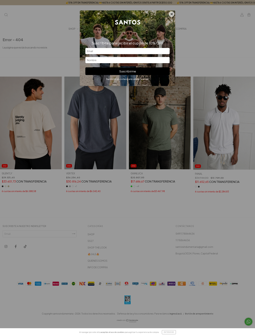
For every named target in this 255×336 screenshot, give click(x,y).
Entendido (169, 332)
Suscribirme (127, 71)
